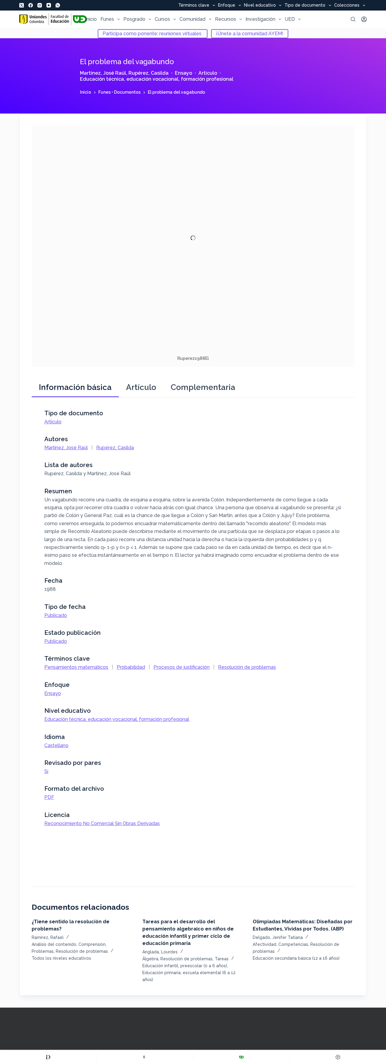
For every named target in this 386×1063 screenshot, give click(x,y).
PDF (49, 797)
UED (290, 19)
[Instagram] (39, 5)
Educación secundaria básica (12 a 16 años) (296, 958)
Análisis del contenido (54, 944)
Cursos (162, 19)
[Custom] (48, 1057)
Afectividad (264, 944)
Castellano (56, 745)
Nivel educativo (260, 5)
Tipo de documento (304, 5)
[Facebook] (30, 5)
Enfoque (226, 5)
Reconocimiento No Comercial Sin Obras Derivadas (102, 823)
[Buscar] (353, 19)
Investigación (260, 19)
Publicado (55, 615)
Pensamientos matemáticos (76, 667)
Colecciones (346, 5)
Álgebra (150, 958)
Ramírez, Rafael (48, 937)
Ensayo (183, 73)
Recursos (225, 19)
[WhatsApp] (57, 5)
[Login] (364, 19)
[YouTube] (48, 5)
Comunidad (192, 19)
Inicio (91, 19)
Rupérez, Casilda (148, 73)
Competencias (293, 944)
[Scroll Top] (338, 1057)
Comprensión (92, 944)
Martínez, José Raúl (103, 73)
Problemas (43, 951)
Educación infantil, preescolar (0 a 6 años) (184, 965)
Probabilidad (131, 667)
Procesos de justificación (181, 667)
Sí (46, 771)
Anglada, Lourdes (160, 951)
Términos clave (193, 5)
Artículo (207, 73)
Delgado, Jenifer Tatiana (278, 937)
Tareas (222, 958)
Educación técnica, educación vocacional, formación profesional (156, 79)
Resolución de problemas (247, 667)
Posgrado (134, 19)
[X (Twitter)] (21, 5)
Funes (107, 19)
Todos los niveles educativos (61, 958)
